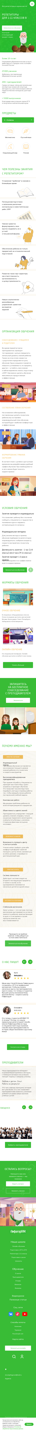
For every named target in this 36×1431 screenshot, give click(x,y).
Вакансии (18, 1284)
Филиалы (18, 1288)
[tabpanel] (18, 144)
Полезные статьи (18, 1299)
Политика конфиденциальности (16, 1417)
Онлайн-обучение (18, 1246)
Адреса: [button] (8, 1379)
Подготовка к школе (19, 1257)
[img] (24, 962)
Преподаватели (18, 1277)
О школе (18, 1273)
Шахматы (18, 1261)
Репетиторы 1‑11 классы (18, 1254)
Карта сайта (18, 1339)
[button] (10, 133)
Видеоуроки (18, 1296)
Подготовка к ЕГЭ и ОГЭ (18, 1250)
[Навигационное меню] (32, 4)
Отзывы (18, 1281)
